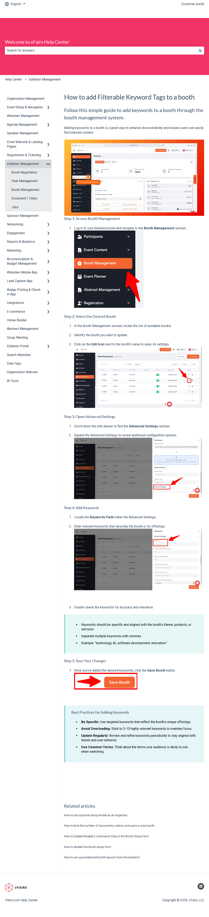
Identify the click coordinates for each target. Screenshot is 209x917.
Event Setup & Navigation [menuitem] (25, 107)
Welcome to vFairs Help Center (37, 42)
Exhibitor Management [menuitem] (23, 164)
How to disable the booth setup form (87, 847)
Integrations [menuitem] (15, 303)
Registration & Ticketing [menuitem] (24, 155)
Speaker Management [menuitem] (22, 133)
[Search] (200, 50)
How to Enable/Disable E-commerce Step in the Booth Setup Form (106, 836)
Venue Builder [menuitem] (17, 320)
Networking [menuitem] (15, 224)
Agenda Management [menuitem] (22, 125)
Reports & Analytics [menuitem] (21, 242)
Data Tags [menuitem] (14, 363)
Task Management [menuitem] (24, 181)
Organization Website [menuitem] (22, 372)
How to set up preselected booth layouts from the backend (101, 857)
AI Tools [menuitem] (13, 381)
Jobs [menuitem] (15, 207)
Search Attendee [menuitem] (19, 355)
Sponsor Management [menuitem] (22, 216)
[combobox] (100, 50)
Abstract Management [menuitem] (22, 329)
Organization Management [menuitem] (25, 99)
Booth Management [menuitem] (25, 190)
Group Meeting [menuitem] (17, 337)
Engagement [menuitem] (16, 233)
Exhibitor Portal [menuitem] (18, 346)
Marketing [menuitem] (14, 250)
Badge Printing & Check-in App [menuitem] (24, 292)
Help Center (13, 79)
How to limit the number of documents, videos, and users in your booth (109, 825)
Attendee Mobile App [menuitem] (22, 272)
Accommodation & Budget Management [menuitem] (22, 261)
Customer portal (192, 4)
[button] (48, 107)
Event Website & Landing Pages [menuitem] (25, 144)
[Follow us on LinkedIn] (201, 886)
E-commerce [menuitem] (16, 312)
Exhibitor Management (45, 79)
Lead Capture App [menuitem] (19, 281)
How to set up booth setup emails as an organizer (96, 815)
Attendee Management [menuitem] (23, 116)
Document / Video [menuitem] (24, 198)
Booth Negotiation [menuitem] (24, 172)
